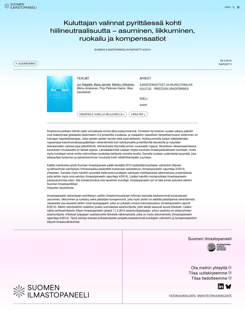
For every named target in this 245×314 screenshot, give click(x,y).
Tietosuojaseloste (182, 295)
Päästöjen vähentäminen (171, 88)
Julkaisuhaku (27, 63)
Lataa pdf (137, 114)
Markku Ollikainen (123, 84)
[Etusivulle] (28, 6)
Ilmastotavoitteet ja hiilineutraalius (166, 84)
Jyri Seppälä (84, 84)
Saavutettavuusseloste (214, 295)
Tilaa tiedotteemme (209, 278)
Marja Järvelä (102, 84)
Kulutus (145, 88)
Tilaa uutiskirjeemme (208, 273)
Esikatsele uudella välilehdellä (100, 114)
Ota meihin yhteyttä (209, 267)
